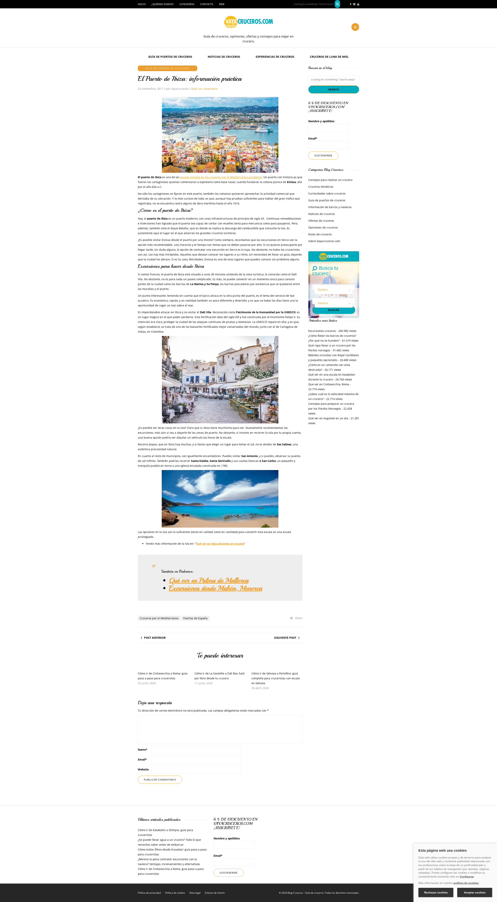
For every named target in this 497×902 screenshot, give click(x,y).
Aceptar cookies (475, 892)
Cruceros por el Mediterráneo (159, 618)
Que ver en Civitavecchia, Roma (328, 384)
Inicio (142, 4)
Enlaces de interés (215, 892)
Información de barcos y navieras (330, 207)
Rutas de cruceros (320, 234)
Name (142, 749)
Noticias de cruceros (224, 56)
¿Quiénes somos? (162, 4)
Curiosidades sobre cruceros (327, 193)
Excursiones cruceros (322, 331)
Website (143, 769)
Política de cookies (175, 892)
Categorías (187, 4)
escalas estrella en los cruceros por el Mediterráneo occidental (221, 177)
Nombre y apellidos (321, 121)
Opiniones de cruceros (323, 227)
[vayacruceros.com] (333, 256)
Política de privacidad (149, 892)
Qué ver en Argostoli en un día (328, 418)
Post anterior (155, 637)
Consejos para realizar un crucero (330, 180)
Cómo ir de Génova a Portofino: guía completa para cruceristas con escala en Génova (275, 678)
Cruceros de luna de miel (329, 56)
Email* (312, 138)
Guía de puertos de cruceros (170, 56)
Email (142, 759)
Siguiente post (285, 637)
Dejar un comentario (204, 89)
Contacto (206, 4)
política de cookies (466, 883)
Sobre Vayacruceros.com (324, 241)
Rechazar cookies (436, 892)
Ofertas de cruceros (321, 220)
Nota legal (195, 892)
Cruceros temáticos (320, 186)
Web (221, 4)
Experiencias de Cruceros (275, 56)
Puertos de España (195, 618)
